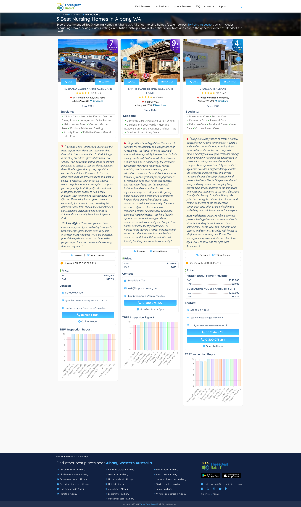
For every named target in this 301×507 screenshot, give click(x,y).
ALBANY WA (76, 14)
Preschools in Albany (166, 474)
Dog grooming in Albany (72, 489)
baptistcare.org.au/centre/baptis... (146, 296)
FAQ (197, 6)
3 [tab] (88, 74)
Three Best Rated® (148, 504)
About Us (209, 6)
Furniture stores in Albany (121, 469)
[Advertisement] (150, 431)
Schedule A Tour (74, 292)
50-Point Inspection (200, 24)
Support (222, 6)
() (96, 93)
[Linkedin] (226, 489)
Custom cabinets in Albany (73, 479)
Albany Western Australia (129, 462)
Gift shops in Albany (118, 474)
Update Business (182, 6)
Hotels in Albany (116, 484)
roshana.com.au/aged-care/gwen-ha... (86, 308)
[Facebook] (202, 489)
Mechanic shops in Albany (121, 498)
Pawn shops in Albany (167, 469)
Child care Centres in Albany (74, 474)
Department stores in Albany (74, 484)
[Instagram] (214, 489)
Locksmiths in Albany (118, 493)
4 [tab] (91, 74)
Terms (216, 494)
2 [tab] (86, 74)
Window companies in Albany (171, 493)
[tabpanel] (88, 60)
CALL (69, 81)
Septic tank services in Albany (171, 479)
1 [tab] (83, 74)
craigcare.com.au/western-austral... (209, 325)
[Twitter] (208, 489)
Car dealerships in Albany (72, 469)
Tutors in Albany (164, 489)
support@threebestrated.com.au (226, 484)
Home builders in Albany (120, 479)
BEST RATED (62, 14)
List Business (161, 6)
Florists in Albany (68, 493)
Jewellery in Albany (118, 489)
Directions (97, 101)
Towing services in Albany (169, 484)
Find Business (142, 6)
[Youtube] (220, 489)
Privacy (205, 494)
